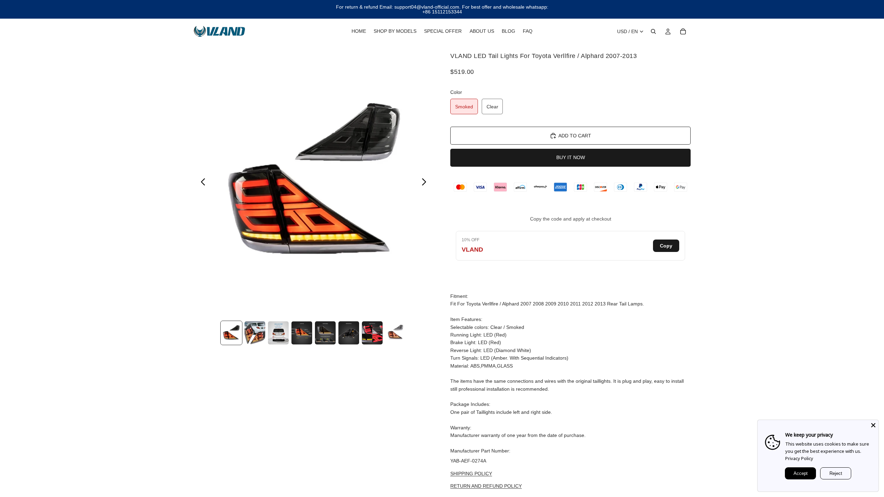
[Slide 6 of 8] (348, 332)
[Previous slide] (201, 183)
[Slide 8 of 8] (395, 332)
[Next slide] (426, 183)
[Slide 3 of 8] (278, 332)
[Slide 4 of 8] (301, 332)
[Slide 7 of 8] (372, 332)
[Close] (873, 425)
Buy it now (570, 157)
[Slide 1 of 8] (231, 332)
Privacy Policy (799, 458)
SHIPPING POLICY (471, 473)
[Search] (653, 31)
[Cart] (683, 31)
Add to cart (574, 135)
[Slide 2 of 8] (254, 332)
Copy (666, 245)
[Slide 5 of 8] (325, 332)
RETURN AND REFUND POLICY (486, 486)
